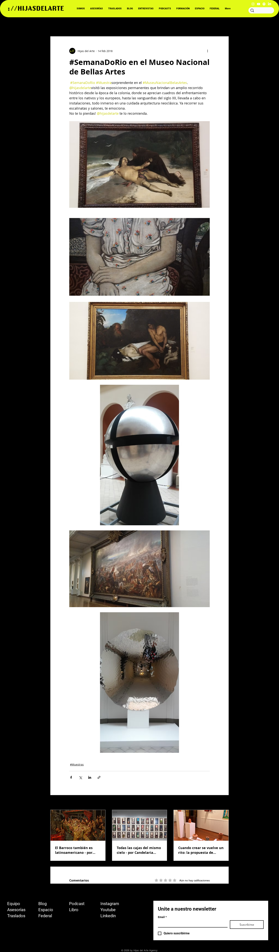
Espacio (45, 909)
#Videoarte (145, 25)
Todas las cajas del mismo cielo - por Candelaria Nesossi (139, 850)
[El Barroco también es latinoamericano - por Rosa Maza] (77, 825)
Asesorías (16, 909)
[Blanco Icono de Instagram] (253, 4)
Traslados (16, 915)
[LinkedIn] (269, 4)
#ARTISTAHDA (121, 25)
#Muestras (77, 764)
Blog (42, 903)
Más (186, 25)
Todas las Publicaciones (65, 25)
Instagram (109, 903)
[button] (224, 24)
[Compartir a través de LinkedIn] (89, 777)
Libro (73, 909)
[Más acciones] (207, 51)
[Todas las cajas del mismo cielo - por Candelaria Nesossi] (139, 825)
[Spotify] (264, 4)
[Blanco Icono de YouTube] (258, 4)
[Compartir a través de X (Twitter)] (80, 777)
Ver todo (223, 803)
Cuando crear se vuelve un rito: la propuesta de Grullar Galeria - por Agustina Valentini (201, 850)
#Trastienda (168, 25)
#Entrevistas (96, 25)
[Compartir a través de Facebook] (71, 777)
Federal (45, 915)
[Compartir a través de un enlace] (99, 777)
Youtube (108, 909)
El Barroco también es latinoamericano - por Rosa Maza (74, 850)
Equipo (13, 903)
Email (162, 917)
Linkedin (108, 915)
